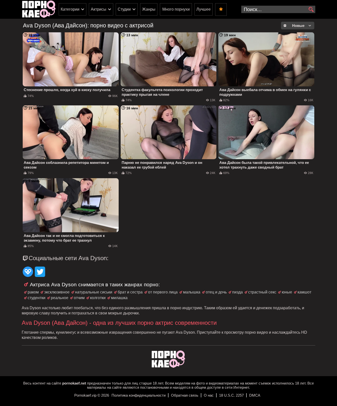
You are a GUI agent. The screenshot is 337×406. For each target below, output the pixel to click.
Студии (124, 9)
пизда (237, 292)
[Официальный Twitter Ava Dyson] (40, 272)
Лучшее (203, 9)
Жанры (148, 9)
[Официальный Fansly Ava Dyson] (28, 272)
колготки (98, 298)
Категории (70, 9)
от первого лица (163, 292)
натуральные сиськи (93, 292)
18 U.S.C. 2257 (231, 395)
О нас (209, 395)
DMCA (254, 395)
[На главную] (168, 366)
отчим (79, 298)
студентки (36, 298)
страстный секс (262, 292)
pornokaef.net (74, 383)
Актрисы (98, 9)
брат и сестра (130, 292)
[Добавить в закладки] (221, 9)
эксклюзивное (57, 292)
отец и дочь (216, 292)
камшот (304, 292)
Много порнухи (176, 9)
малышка (191, 292)
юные (287, 292)
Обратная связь (184, 395)
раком (33, 292)
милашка (119, 298)
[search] (311, 9)
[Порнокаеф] (39, 9)
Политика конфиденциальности (139, 395)
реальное (59, 298)
